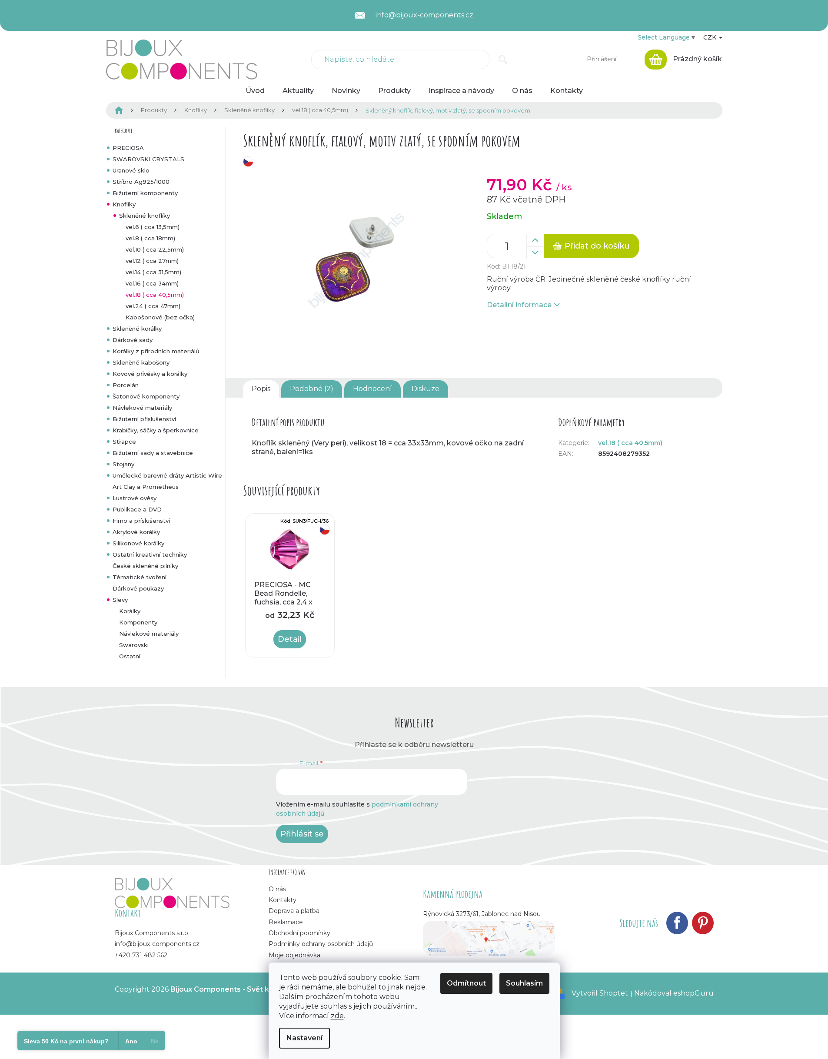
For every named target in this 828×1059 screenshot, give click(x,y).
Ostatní (129, 656)
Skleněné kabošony (141, 362)
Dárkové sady (133, 339)
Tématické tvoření (139, 577)
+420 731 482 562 (141, 955)
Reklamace (286, 922)
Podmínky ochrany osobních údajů (321, 944)
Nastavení (304, 1038)
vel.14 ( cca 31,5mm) (153, 272)
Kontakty (282, 900)
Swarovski (134, 644)
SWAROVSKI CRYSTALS (148, 159)
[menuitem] (255, 91)
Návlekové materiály (142, 407)
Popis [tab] (261, 389)
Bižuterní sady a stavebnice (153, 452)
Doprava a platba (294, 911)
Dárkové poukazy (138, 588)
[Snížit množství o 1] (535, 252)
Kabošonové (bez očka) (160, 317)
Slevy (120, 599)
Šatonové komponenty (146, 396)
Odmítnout (466, 983)
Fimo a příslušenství (141, 520)
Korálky (129, 611)
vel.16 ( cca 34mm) (152, 283)
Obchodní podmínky (299, 933)
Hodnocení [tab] (372, 389)
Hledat (503, 59)
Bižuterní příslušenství (144, 418)
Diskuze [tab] (425, 389)
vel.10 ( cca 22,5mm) (155, 249)
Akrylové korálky (136, 531)
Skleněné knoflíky (144, 215)
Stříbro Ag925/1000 (141, 181)
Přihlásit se (302, 834)
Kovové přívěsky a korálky (150, 373)
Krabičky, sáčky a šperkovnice (156, 430)
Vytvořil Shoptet (600, 993)
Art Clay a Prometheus (146, 486)
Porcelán (126, 385)
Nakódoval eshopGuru (674, 993)
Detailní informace (519, 305)
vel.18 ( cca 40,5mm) (155, 294)
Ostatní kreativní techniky (150, 554)
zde (337, 1016)
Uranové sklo (131, 170)
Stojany (123, 464)
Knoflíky (124, 204)
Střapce (124, 441)
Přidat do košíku (597, 246)
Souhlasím (524, 983)
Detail (290, 639)
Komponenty (138, 622)
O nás (277, 889)
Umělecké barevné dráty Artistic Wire (167, 475)
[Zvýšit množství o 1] (535, 240)
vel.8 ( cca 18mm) (150, 238)
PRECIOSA (128, 147)
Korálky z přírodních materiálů (156, 351)
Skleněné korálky (137, 328)
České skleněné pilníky (145, 565)
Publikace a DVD (137, 509)
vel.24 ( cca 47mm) (153, 305)
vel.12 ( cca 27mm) (152, 260)
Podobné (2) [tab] (311, 389)
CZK (710, 37)
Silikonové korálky (138, 543)
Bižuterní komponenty (145, 192)
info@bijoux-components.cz (157, 944)
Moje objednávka (294, 955)
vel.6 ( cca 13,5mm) (153, 226)
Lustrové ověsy (134, 498)
